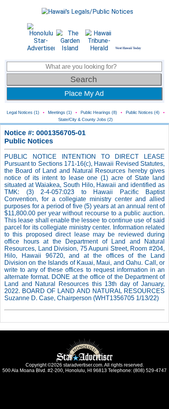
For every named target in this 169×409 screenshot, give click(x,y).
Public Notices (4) (143, 112)
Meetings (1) (60, 112)
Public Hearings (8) (99, 112)
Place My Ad (84, 93)
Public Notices (28, 141)
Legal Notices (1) (23, 112)
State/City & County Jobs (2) (85, 119)
